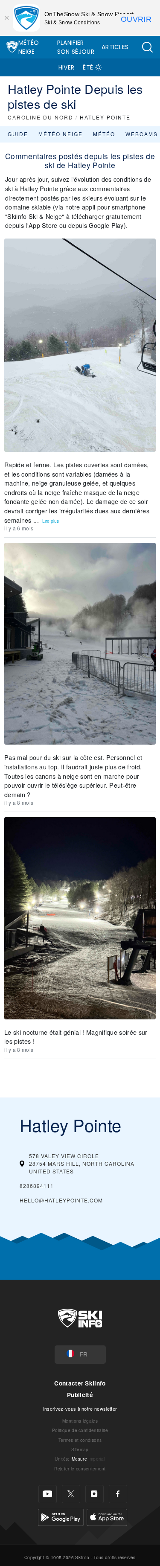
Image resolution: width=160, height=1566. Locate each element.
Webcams (141, 133)
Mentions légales (80, 1421)
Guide (18, 133)
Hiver (66, 67)
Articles (115, 47)
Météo (104, 133)
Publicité (80, 1395)
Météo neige (60, 133)
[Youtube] (47, 1494)
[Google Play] (61, 1516)
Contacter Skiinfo (79, 1383)
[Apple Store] (107, 1516)
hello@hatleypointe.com (61, 1200)
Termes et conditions (80, 1440)
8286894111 (37, 1185)
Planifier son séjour (75, 47)
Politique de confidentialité (80, 1430)
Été (88, 67)
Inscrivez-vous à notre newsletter (80, 1408)
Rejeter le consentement (79, 1468)
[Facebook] (118, 1494)
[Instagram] (94, 1494)
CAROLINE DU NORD (40, 117)
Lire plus (50, 521)
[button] (147, 47)
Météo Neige (28, 47)
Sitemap (79, 1449)
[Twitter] (71, 1494)
